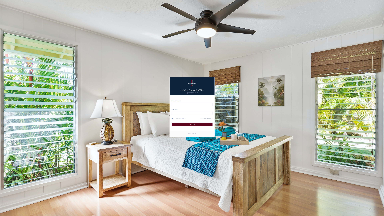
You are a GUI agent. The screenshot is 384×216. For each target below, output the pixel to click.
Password (175, 109)
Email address (176, 101)
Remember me (180, 119)
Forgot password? (206, 118)
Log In (191, 124)
